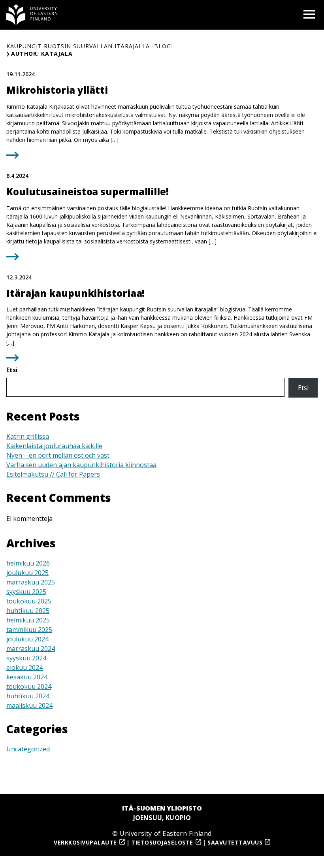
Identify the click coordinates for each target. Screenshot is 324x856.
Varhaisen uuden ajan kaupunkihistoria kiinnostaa (81, 464)
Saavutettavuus (234, 842)
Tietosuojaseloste (162, 842)
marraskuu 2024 (30, 648)
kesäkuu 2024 (26, 677)
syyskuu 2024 (26, 658)
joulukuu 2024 (27, 639)
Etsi (12, 370)
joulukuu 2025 (27, 572)
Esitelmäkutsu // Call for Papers (53, 474)
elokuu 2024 (24, 667)
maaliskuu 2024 (29, 705)
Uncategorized (28, 749)
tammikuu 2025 (29, 629)
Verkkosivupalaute (85, 842)
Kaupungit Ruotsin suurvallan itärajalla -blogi (89, 46)
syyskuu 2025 (26, 591)
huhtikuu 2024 (27, 696)
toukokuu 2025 (28, 601)
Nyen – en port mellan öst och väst (57, 455)
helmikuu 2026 (28, 563)
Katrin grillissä (27, 436)
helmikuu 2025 (28, 620)
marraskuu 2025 (30, 582)
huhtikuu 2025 (27, 610)
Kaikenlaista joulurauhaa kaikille (54, 445)
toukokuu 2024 (28, 686)
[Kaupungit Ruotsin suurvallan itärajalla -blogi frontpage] (32, 14)
